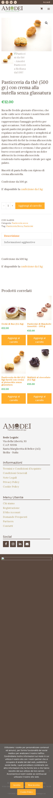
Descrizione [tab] (11, 235)
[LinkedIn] (11, 2)
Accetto (16, 785)
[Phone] (15, 2)
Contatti (8, 526)
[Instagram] (7, 2)
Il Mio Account (11, 512)
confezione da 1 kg (32, 189)
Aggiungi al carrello (30, 205)
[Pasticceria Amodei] (12, 9)
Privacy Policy (11, 482)
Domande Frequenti (15, 517)
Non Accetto (34, 785)
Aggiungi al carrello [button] (14, 340)
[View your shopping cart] (41, 9)
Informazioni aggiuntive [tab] (19, 242)
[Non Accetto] (49, 770)
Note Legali (10, 477)
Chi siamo (9, 503)
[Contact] (27, 544)
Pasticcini (28, 226)
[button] (46, 23)
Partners (8, 521)
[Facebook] (2, 2)
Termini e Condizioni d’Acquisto (22, 468)
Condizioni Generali (15, 473)
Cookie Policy (11, 486)
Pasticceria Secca (14, 226)
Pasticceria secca (20, 223)
